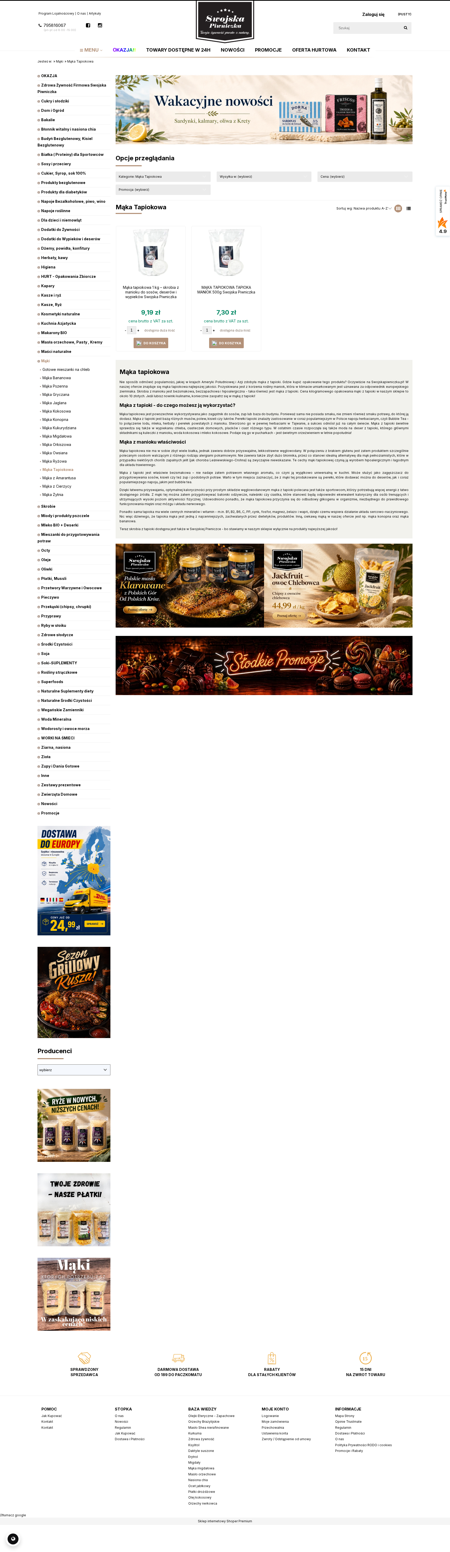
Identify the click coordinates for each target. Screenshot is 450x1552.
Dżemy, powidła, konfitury (65, 248)
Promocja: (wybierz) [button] (134, 190)
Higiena (48, 267)
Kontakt (47, 1422)
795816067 (59, 27)
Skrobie (48, 506)
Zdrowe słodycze (57, 635)
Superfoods (52, 681)
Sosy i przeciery (56, 164)
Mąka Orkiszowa (56, 444)
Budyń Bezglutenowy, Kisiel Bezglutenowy (65, 141)
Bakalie (48, 120)
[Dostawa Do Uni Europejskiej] (74, 880)
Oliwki (46, 569)
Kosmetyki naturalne (60, 314)
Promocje (50, 813)
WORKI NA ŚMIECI (57, 738)
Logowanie (270, 1416)
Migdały (194, 1462)
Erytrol (193, 1457)
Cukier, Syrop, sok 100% (63, 173)
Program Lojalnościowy (56, 13)
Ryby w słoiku (53, 625)
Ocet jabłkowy (199, 1486)
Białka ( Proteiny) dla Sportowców (72, 154)
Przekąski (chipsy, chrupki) (66, 606)
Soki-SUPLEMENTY (59, 663)
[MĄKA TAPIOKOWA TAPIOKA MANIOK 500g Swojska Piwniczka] (226, 255)
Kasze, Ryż (51, 304)
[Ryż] (74, 1125)
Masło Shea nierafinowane (208, 1428)
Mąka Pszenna (55, 386)
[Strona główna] (225, 21)
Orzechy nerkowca (202, 1503)
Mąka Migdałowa (57, 436)
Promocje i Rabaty (349, 1451)
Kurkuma (195, 1433)
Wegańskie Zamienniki (62, 710)
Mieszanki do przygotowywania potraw (68, 537)
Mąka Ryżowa (54, 461)
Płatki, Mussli (53, 578)
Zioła (46, 756)
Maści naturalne (56, 351)
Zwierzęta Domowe (59, 794)
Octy (45, 550)
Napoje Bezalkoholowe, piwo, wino (73, 201)
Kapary (47, 286)
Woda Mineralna (56, 719)
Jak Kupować (51, 1416)
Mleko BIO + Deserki (59, 525)
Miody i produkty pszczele (65, 515)
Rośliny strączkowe (59, 672)
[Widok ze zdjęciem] (398, 208)
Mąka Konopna (55, 419)
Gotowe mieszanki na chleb (66, 369)
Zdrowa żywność (201, 1439)
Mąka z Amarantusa (59, 478)
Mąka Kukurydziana (59, 428)
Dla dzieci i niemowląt (61, 220)
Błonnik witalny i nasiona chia (68, 129)
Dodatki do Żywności (60, 229)
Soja (45, 653)
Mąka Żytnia (52, 494)
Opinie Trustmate (348, 1422)
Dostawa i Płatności (130, 1439)
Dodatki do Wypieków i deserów (70, 239)
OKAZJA (49, 75)
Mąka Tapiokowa (57, 469)
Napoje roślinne (55, 210)
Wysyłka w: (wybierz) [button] (236, 177)
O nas (81, 13)
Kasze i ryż (51, 295)
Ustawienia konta (275, 1433)
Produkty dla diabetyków (64, 192)
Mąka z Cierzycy (56, 486)
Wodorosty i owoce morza (65, 728)
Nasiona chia (198, 1480)
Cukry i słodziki (55, 101)
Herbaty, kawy (54, 257)
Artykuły (95, 13)
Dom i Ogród (52, 110)
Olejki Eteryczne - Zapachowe (211, 1416)
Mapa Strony (344, 1416)
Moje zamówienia (275, 1422)
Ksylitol (193, 1445)
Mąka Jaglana (54, 403)
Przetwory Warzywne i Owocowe (71, 588)
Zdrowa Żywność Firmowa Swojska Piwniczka (72, 88)
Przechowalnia (273, 1428)
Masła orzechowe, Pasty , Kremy (71, 342)
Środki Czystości (56, 644)
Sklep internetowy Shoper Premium (225, 1521)
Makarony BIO (54, 332)
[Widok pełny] (409, 208)
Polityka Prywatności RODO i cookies (363, 1445)
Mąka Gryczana (55, 394)
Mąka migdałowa (201, 1468)
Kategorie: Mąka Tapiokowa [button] (140, 177)
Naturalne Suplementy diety (67, 691)
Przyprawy (51, 616)
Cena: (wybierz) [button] (333, 177)
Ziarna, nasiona (56, 747)
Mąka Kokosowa (56, 411)
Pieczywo (50, 597)
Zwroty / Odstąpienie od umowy (286, 1439)
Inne (45, 775)
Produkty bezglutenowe (63, 182)
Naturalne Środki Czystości (66, 700)
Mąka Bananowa (56, 378)
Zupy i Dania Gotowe (60, 766)
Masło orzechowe (202, 1474)
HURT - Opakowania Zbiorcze (68, 276)
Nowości (49, 803)
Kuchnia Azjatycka (58, 323)
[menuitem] (91, 50)
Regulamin (123, 1428)
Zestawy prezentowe (61, 785)
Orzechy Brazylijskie (204, 1422)
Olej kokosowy (199, 1497)
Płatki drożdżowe (201, 1492)
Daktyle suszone (201, 1451)
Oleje (46, 559)
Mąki (45, 361)
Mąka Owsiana (54, 453)
